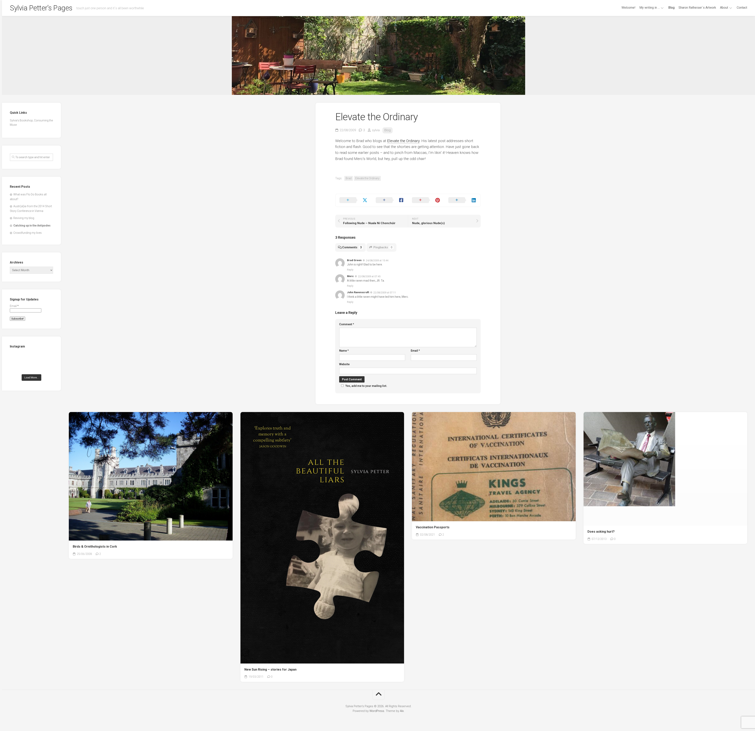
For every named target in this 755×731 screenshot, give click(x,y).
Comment (346, 324)
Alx (402, 711)
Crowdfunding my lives (27, 232)
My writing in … (649, 7)
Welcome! (628, 7)
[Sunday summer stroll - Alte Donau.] (16, 367)
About (724, 7)
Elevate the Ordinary (403, 141)
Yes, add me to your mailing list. (366, 385)
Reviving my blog (23, 218)
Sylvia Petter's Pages (41, 8)
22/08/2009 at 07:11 (384, 292)
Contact (742, 7)
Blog (671, 7)
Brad (349, 178)
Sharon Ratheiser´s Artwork (697, 7)
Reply (350, 269)
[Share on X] (353, 200)
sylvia (376, 130)
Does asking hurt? (601, 531)
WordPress (376, 711)
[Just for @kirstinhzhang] (31, 367)
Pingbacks (382, 247)
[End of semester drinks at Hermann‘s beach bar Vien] (46, 357)
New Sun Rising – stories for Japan (270, 669)
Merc (350, 276)
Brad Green (354, 260)
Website (344, 364)
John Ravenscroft (358, 292)
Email (415, 350)
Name (344, 350)
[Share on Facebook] (390, 200)
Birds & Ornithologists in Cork (95, 546)
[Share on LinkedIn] (462, 200)
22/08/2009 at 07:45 (369, 276)
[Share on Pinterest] (426, 200)
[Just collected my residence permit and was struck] (16, 357)
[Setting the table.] (46, 367)
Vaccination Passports (432, 527)
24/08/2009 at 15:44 (377, 260)
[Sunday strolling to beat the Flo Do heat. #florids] (31, 357)
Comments (352, 247)
